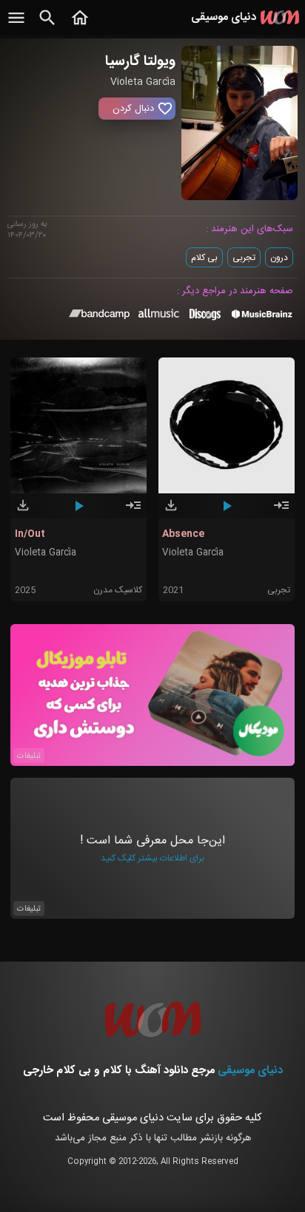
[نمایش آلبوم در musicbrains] (262, 316)
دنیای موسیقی (250, 1070)
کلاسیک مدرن (117, 590)
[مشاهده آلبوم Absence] (281, 511)
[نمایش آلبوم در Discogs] (205, 319)
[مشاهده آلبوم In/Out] (133, 511)
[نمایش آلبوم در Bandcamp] (99, 316)
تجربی (243, 257)
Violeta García (45, 553)
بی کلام (204, 257)
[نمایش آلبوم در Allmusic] (158, 315)
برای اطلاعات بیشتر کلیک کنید (152, 858)
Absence (183, 534)
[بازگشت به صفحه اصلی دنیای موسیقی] (80, 25)
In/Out (30, 534)
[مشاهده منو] (16, 25)
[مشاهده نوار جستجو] (47, 25)
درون (279, 257)
